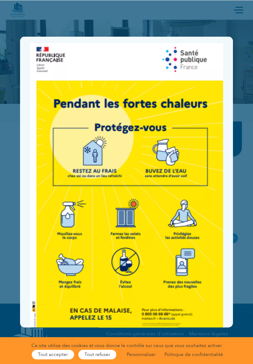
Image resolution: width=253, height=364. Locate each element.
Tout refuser (97, 354)
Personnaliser (141, 354)
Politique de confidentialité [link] (193, 354)
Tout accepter (53, 354)
